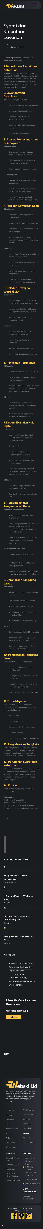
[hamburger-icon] (34, 5)
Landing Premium (29, 1114)
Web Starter (10, 1142)
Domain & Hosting (13, 1181)
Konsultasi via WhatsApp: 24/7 (28, 1197)
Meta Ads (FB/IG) (12, 1165)
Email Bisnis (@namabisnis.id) (12, 1175)
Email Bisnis (27, 1128)
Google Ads (27, 1124)
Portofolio (10, 1120)
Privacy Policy (28, 1138)
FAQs (8, 1138)
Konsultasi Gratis (12, 1129)
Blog (7, 1124)
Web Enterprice (28, 1110)
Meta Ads (26, 1119)
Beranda (9, 1115)
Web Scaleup (11, 1147)
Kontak (8, 1133)
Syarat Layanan (29, 1142)
